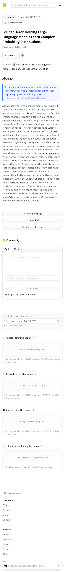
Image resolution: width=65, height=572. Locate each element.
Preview (18, 248)
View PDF (34, 220)
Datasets (7, 539)
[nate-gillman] (22, 55)
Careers (6, 519)
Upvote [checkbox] (12, 55)
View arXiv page (34, 213)
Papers (10, 17)
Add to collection (34, 226)
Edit (7, 248)
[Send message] (59, 566)
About (5, 514)
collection (26, 467)
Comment (34, 288)
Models (6, 534)
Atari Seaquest (33, 189)
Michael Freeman (11, 68)
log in (19, 294)
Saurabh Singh (29, 68)
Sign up (9, 294)
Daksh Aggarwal (43, 64)
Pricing (6, 548)
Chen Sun (43, 68)
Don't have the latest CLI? (16, 326)
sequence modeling (12, 120)
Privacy (6, 510)
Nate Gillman (23, 64)
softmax (53, 131)
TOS (4, 505)
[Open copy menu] (25, 22)
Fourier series (52, 145)
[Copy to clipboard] (39, 17)
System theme (13, 493)
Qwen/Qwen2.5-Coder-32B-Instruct (32, 98)
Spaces (6, 544)
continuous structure (45, 134)
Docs (4, 553)
